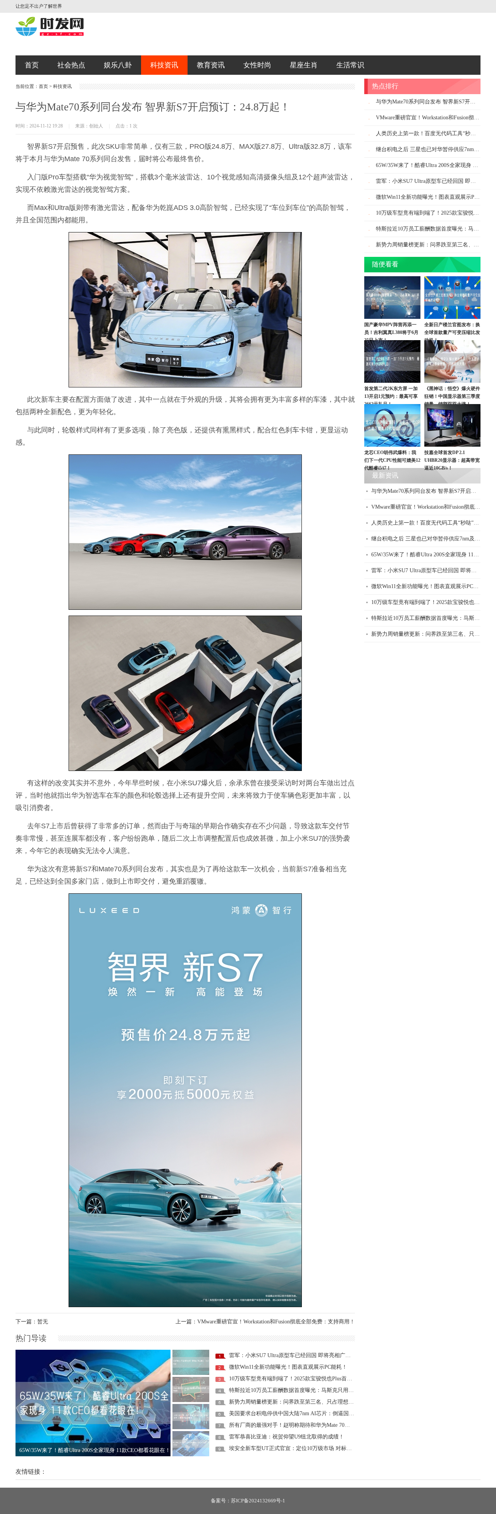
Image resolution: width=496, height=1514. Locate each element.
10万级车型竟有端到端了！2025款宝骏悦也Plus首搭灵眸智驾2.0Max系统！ (318, 1379)
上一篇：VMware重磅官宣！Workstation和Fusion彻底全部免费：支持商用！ (265, 1322)
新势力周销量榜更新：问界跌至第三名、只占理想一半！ (297, 1402)
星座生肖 (304, 65)
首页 (32, 65)
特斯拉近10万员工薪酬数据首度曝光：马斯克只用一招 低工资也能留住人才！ (322, 1390)
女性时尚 (257, 65)
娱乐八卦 (118, 65)
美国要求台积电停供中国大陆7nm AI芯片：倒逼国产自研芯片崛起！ (310, 1413)
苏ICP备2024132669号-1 (258, 1501)
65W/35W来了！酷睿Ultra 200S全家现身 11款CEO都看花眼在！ (94, 1448)
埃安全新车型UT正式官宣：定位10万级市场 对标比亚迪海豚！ (304, 1448)
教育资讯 (211, 65)
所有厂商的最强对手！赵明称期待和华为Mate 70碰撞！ (295, 1425)
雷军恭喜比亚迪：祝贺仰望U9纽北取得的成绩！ (286, 1437)
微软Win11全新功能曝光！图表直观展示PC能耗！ (288, 1367)
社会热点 (71, 65)
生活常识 (350, 65)
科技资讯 (164, 65)
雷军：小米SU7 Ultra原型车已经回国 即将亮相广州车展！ (298, 1355)
